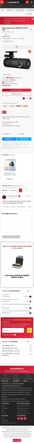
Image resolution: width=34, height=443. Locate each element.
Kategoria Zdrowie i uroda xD (10, 299)
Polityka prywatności (23, 413)
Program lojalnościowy (8, 423)
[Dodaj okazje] (27, 2)
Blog (2, 411)
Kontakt (3, 413)
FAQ (2, 418)
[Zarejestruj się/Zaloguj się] (31, 2)
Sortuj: (4, 190)
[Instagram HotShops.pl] (25, 418)
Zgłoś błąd (4, 420)
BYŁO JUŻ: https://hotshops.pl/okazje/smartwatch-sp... (16, 305)
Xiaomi (14, 38)
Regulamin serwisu (23, 406)
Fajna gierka (5, 294)
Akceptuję (17, 440)
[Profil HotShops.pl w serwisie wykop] (22, 418)
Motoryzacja (20, 38)
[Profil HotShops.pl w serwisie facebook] (18, 418)
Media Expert (6, 38)
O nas (3, 406)
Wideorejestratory (8, 41)
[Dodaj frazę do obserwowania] (29, 330)
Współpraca (5, 408)
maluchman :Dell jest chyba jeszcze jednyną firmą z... (16, 311)
